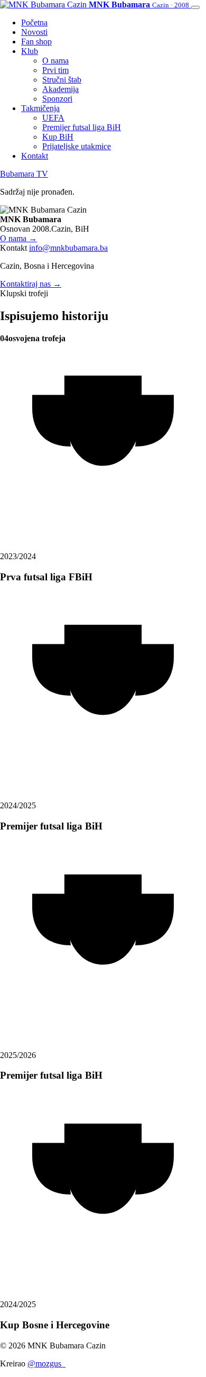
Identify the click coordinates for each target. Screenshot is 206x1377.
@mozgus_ (46, 1363)
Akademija (60, 89)
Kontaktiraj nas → (30, 283)
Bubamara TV (24, 173)
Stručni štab (61, 79)
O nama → (18, 238)
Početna (34, 22)
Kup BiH (57, 136)
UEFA (53, 117)
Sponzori (57, 98)
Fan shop (36, 41)
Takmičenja (40, 108)
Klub (29, 51)
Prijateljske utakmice (76, 146)
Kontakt (34, 155)
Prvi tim (55, 70)
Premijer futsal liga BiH (81, 127)
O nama (55, 60)
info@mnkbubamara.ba (68, 247)
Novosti (34, 32)
